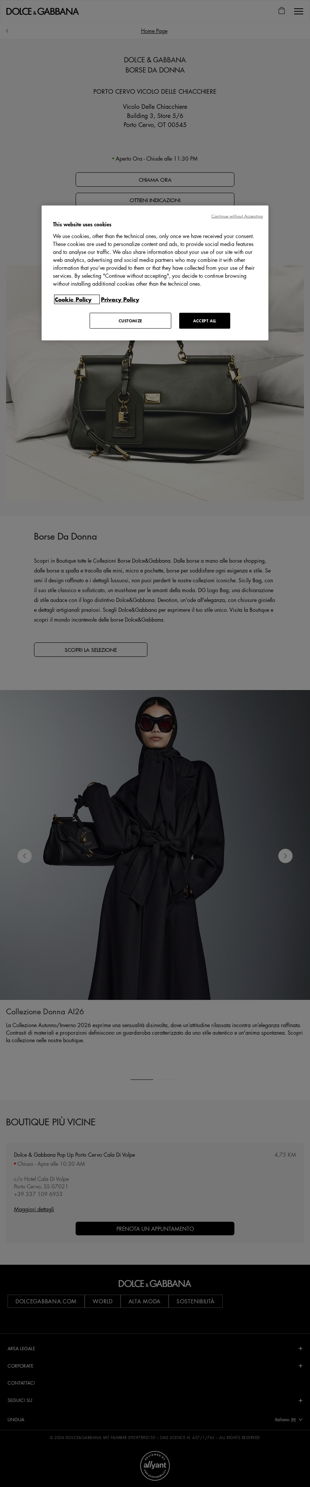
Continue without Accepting (237, 216)
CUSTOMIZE (130, 320)
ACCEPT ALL (204, 320)
